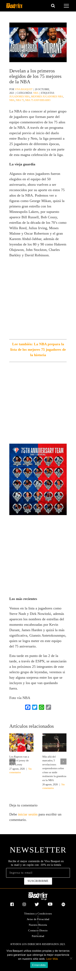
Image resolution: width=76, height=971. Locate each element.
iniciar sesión (28, 814)
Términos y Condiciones (38, 913)
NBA (36, 93)
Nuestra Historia (38, 925)
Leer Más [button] (52, 958)
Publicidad (38, 936)
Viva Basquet (23, 89)
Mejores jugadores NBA (47, 96)
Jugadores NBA (19, 96)
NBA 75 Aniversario (37, 100)
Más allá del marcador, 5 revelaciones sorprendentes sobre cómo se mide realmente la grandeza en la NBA (54, 768)
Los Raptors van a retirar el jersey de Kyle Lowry (19, 760)
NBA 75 (20, 100)
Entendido (39, 965)
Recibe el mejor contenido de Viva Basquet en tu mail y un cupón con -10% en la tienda (36, 863)
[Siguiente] (63, 762)
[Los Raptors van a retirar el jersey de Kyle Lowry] (21, 742)
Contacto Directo (38, 930)
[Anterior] (12, 762)
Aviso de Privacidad (38, 919)
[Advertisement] (38, 299)
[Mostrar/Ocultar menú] (67, 6)
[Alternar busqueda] (53, 6)
